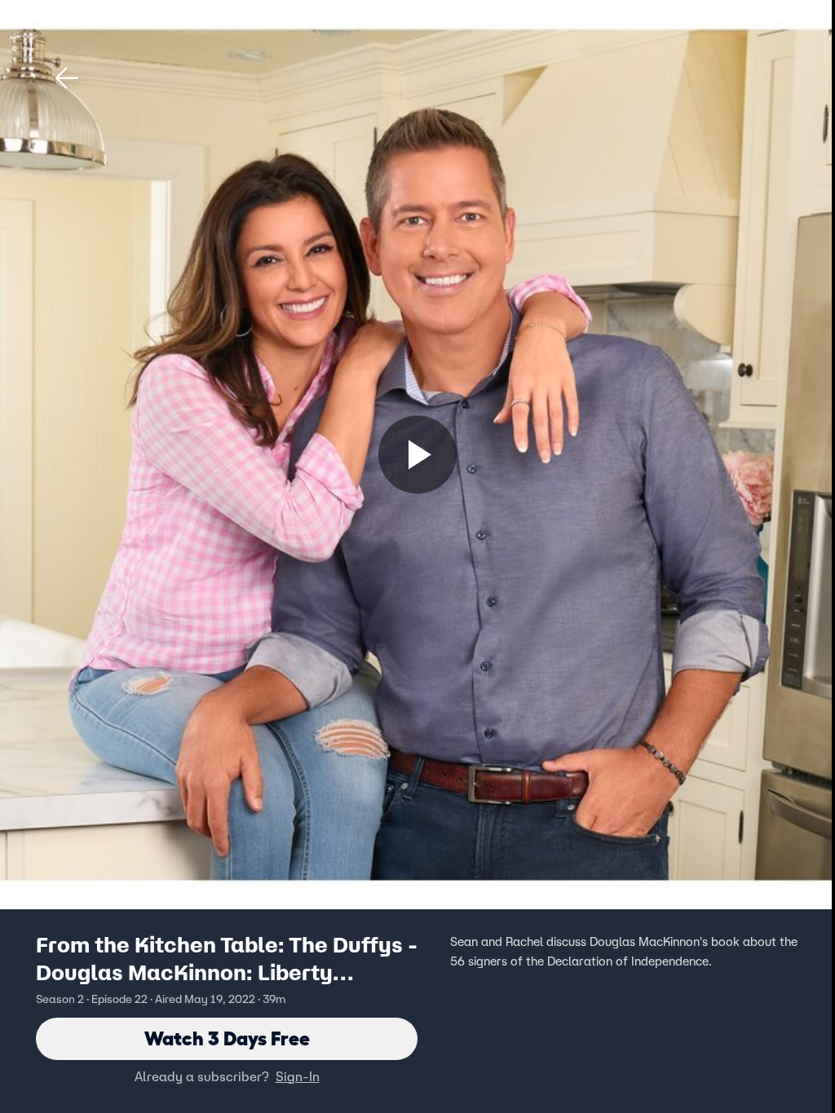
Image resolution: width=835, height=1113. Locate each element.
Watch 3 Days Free (227, 1038)
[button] (67, 78)
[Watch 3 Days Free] (417, 455)
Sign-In (298, 1076)
